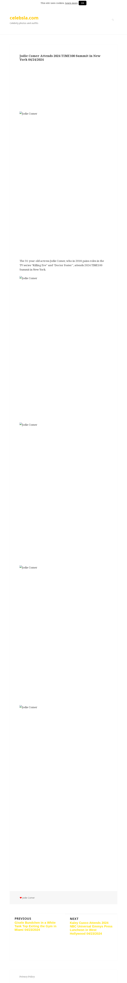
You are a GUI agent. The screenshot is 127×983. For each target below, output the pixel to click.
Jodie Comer (28, 897)
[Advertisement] (63, 86)
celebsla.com (24, 18)
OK (82, 3)
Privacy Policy (27, 976)
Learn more (71, 3)
